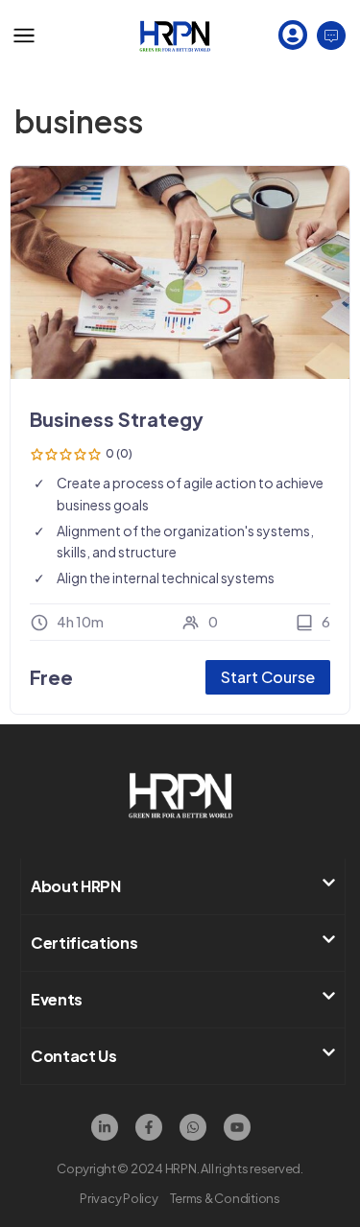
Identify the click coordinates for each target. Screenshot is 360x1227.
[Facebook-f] (148, 1127)
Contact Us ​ (75, 1056)
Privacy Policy (118, 1198)
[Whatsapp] (193, 1127)
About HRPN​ (76, 886)
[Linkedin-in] (104, 1127)
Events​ (57, 999)
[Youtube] (237, 1127)
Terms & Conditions (225, 1198)
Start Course (268, 677)
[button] (183, 886)
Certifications (84, 942)
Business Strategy (117, 419)
